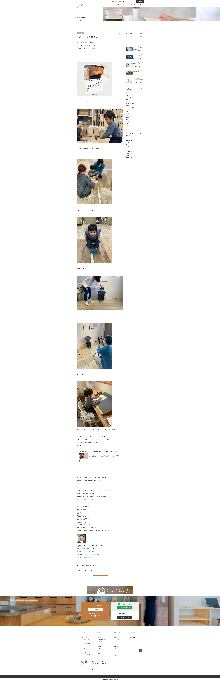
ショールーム (125, 4)
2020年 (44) (129, 161)
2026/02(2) (129, 146)
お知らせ (115, 641)
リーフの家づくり (107, 4)
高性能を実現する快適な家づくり (87, 648)
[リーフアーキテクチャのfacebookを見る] (94, 669)
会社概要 (139, 4)
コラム (115, 648)
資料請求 (131, 1)
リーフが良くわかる (130, 107)
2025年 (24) (129, 151)
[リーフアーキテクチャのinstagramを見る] (92, 669)
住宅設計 (127, 113)
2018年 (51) (129, 165)
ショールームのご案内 (118, 637)
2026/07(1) (129, 135)
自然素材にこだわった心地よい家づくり (87, 644)
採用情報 (115, 655)
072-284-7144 (116, 1)
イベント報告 (128, 115)
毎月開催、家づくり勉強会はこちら (84, 557)
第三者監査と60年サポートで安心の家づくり (87, 655)
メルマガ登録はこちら (81, 503)
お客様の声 (116, 646)
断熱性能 (127, 127)
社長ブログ (80, 33)
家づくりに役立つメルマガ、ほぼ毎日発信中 (85, 551)
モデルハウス (128, 97)
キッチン (127, 101)
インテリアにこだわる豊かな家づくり (87, 651)
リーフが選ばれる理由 (86, 637)
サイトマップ (114, 676)
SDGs (99, 653)
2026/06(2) (129, 138)
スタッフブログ (129, 123)
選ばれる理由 (117, 4)
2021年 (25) (129, 159)
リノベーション (100, 644)
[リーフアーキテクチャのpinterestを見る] (95, 669)
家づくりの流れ (100, 634)
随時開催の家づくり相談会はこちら (84, 560)
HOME (99, 4)
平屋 (127, 99)
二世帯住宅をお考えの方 (102, 639)
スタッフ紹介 (116, 653)
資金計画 (127, 95)
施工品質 (127, 91)
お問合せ (140, 1)
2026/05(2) (129, 140)
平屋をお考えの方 (101, 641)
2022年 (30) (129, 157)
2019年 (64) (129, 163)
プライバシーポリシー (107, 676)
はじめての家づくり (130, 103)
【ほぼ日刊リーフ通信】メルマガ (83, 524)
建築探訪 (127, 105)
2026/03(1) (129, 144)
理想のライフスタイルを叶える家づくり (87, 640)
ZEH (99, 650)
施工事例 (133, 4)
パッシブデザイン (129, 109)
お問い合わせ (132, 637)
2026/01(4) (129, 149)
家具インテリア (129, 119)
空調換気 (127, 117)
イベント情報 (116, 639)
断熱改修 (127, 93)
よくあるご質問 (116, 634)
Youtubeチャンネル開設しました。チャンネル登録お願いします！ (90, 554)
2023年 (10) (129, 155)
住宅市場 (127, 121)
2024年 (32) (129, 153)
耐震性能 (99, 648)
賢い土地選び (100, 637)
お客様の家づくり (129, 111)
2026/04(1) (129, 142)
